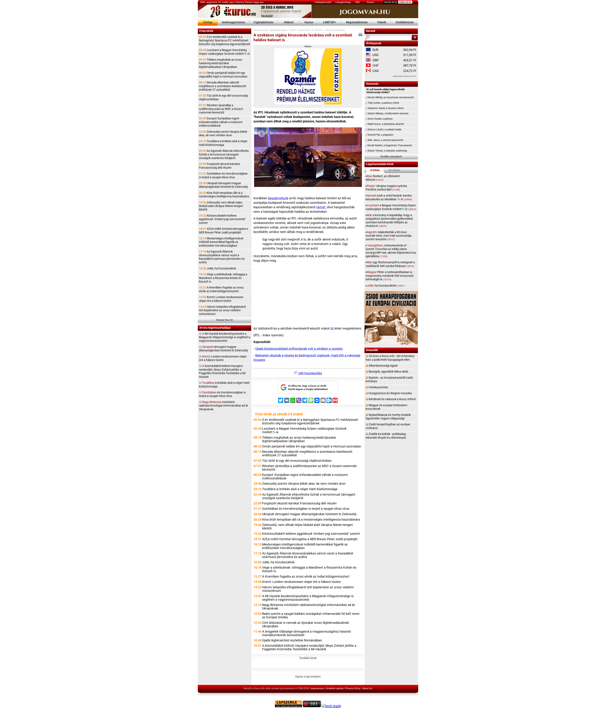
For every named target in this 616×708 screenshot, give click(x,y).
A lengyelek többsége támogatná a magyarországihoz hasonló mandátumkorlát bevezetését (306, 633)
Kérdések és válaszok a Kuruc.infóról (392, 399)
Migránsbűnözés (357, 22)
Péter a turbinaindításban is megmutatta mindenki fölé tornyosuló (390, 275)
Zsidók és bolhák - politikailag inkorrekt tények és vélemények (386, 435)
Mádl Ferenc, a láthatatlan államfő (385, 124)
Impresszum (317, 688)
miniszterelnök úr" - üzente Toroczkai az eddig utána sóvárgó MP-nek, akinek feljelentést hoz (391, 251)
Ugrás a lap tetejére (308, 676)
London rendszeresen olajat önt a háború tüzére (222, 358)
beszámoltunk (278, 198)
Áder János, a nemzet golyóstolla (384, 140)
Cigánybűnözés (264, 22)
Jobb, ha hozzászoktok (217, 268)
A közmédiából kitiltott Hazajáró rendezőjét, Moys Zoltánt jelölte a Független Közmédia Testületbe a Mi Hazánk (309, 647)
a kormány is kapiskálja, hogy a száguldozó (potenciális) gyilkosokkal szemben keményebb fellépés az (389, 220)
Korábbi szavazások (391, 156)
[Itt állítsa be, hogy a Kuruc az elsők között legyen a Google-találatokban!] (308, 392)
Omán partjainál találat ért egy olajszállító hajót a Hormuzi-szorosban (223, 74)
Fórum (370, 2)
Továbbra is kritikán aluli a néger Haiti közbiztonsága (223, 142)
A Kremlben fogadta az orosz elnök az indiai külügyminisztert (221, 289)
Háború (289, 22)
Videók (381, 22)
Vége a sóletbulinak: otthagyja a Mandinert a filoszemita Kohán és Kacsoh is (223, 278)
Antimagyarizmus (233, 22)
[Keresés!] (415, 37)
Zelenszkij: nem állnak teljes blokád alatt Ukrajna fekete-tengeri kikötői (221, 206)
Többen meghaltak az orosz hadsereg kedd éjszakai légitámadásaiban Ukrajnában (220, 63)
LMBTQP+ (329, 22)
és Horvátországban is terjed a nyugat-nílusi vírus (222, 394)
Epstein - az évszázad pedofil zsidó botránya (389, 379)
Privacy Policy (352, 688)
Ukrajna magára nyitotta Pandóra (386, 187)
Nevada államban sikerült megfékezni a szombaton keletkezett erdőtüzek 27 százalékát (222, 86)
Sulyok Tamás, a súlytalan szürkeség (386, 150)
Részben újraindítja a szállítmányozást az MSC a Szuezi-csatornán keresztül (221, 108)
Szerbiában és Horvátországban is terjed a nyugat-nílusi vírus (223, 175)
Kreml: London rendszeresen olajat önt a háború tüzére (221, 298)
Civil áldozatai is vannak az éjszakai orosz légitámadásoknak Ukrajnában (305, 624)
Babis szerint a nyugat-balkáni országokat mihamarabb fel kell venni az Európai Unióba (310, 615)
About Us (367, 688)
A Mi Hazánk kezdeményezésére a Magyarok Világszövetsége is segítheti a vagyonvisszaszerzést (308, 597)
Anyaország (260, 30)
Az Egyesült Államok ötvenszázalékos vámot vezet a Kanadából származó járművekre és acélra (222, 257)
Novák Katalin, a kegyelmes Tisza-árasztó (389, 145)
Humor (308, 22)
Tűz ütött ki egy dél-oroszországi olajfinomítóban (223, 97)
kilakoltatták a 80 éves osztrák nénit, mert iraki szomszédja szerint (388, 235)
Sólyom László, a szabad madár (383, 129)
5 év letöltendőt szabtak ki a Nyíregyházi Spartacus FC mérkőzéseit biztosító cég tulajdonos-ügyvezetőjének (224, 40)
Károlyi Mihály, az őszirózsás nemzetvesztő (390, 97)
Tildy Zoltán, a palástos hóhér (382, 102)
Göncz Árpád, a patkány (379, 118)
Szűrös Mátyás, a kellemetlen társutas (387, 113)
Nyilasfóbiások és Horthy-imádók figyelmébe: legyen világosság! (388, 416)
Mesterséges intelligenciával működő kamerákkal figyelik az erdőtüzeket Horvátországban (221, 242)
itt (332, 328)
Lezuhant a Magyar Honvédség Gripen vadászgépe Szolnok (223, 51)
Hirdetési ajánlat (334, 688)
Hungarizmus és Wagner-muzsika (390, 393)
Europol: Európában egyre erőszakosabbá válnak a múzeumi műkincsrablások (220, 122)
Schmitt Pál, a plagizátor (380, 134)
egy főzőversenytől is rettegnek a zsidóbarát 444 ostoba (390, 264)
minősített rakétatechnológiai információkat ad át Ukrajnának (223, 405)
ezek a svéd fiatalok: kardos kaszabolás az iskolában (389, 197)
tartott (320, 207)
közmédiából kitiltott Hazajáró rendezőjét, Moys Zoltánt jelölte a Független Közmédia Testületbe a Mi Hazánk (222, 371)
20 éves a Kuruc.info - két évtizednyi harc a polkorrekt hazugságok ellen (390, 357)
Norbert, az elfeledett (383, 177)
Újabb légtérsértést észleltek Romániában (292, 640)
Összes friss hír (224, 319)
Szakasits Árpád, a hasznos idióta (385, 108)
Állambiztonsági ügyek (383, 365)
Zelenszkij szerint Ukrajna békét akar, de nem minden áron (223, 133)
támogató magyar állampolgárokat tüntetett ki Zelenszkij (223, 348)
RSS (357, 2)
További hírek (308, 658)
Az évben (394, 170)
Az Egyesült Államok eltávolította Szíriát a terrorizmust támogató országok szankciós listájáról (224, 154)
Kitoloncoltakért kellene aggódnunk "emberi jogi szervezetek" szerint (222, 219)
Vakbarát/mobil (323, 2)
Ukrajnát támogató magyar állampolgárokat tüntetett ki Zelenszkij (223, 184)
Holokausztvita (378, 387)
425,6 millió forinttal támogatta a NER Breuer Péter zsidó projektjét (223, 230)
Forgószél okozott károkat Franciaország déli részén (219, 165)
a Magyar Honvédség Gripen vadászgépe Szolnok (391, 207)
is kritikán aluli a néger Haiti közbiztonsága (224, 384)
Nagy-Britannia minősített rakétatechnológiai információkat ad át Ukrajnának (308, 606)
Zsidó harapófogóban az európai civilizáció (388, 426)
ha (386, 285)
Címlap (207, 22)
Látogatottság (343, 2)
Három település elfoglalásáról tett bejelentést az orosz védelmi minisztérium (222, 310)
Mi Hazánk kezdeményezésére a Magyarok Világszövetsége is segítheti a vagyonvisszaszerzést (224, 337)
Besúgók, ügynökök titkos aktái (388, 371)
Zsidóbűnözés (405, 22)
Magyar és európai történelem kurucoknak (386, 406)
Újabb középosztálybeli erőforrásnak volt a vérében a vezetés (299, 349)
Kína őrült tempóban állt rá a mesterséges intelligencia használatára (224, 194)
